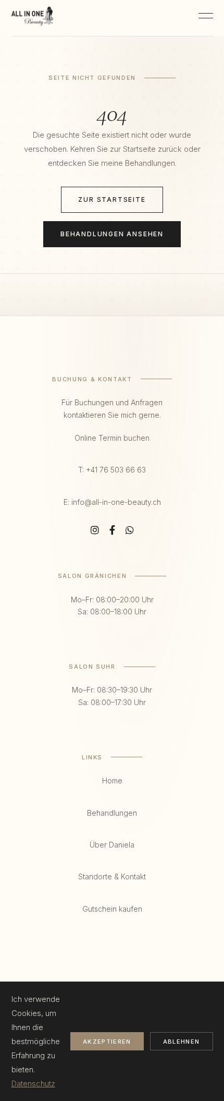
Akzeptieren (107, 1041)
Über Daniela (112, 844)
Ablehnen (181, 1041)
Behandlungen (112, 812)
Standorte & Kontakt (112, 876)
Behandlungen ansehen (112, 234)
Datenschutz (33, 1083)
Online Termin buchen (112, 437)
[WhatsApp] (130, 530)
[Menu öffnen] (205, 18)
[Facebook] (112, 530)
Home (112, 780)
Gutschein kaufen (112, 908)
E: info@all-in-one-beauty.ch (112, 502)
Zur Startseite (111, 199)
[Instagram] (95, 530)
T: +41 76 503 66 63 (112, 469)
